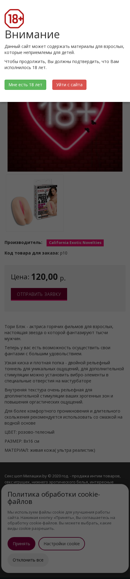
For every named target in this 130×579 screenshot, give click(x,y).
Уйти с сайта (69, 84)
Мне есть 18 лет (25, 84)
